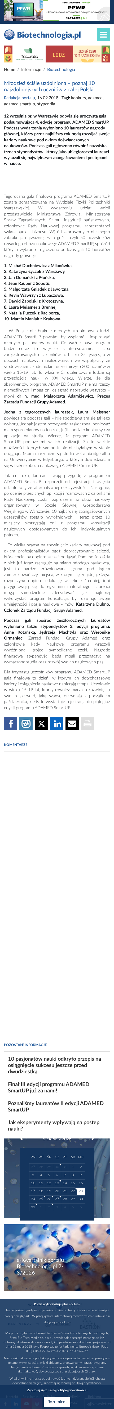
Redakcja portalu (19, 98)
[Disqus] (57, 828)
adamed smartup (19, 104)
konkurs (78, 98)
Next (90, 1139)
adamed (95, 98)
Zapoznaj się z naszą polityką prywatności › (57, 1390)
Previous (24, 1139)
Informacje (31, 69)
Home (9, 69)
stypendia (46, 104)
